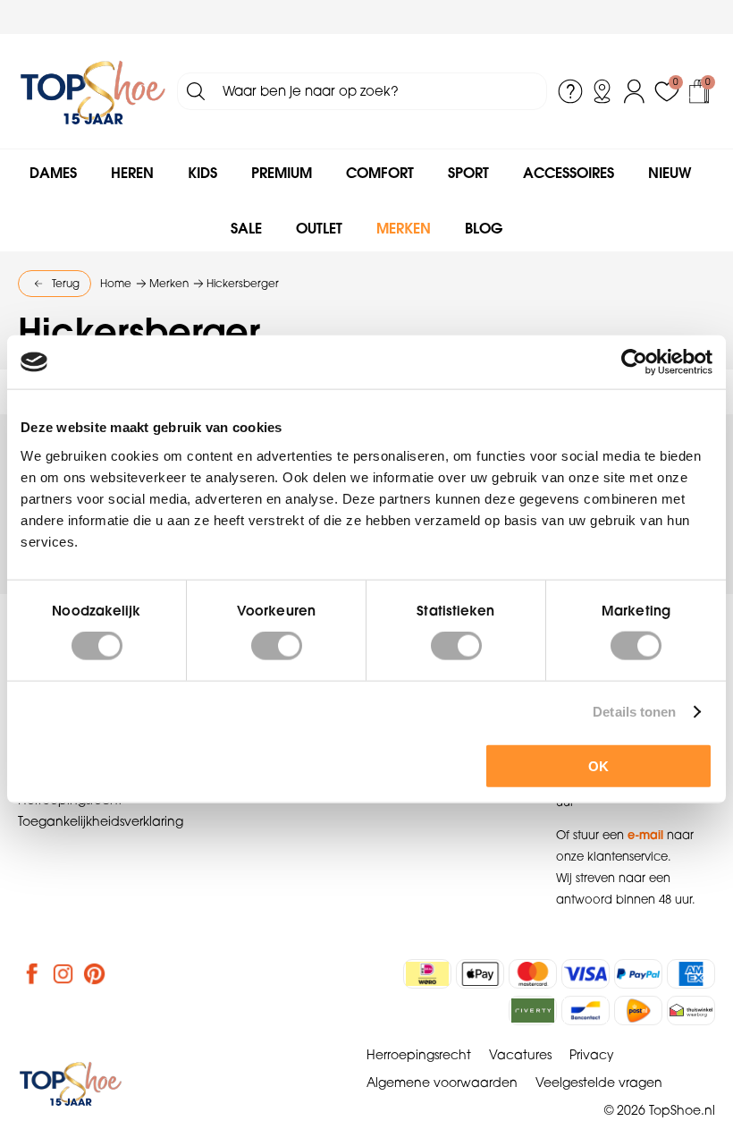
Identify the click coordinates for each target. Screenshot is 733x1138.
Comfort (380, 173)
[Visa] (585, 974)
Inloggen (635, 91)
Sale (246, 228)
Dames (53, 173)
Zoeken (196, 91)
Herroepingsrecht (418, 1055)
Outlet (319, 228)
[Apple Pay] (480, 974)
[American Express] (691, 974)
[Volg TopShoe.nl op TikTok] (126, 973)
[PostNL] (638, 1010)
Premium (281, 173)
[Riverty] (533, 1010)
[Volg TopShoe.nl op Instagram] (63, 973)
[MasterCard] (533, 974)
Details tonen (634, 711)
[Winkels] (602, 91)
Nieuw (669, 173)
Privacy (591, 1055)
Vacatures (520, 1055)
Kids (202, 173)
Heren (132, 173)
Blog (483, 228)
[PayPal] (638, 974)
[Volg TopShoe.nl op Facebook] (32, 973)
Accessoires (568, 173)
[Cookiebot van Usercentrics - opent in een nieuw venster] (634, 362)
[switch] (276, 646)
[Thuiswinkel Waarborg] (691, 1010)
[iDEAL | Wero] (427, 974)
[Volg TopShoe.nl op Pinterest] (94, 973)
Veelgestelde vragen (598, 1082)
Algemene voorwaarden (442, 1082)
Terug (66, 283)
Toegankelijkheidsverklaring (100, 821)
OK (598, 765)
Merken (403, 228)
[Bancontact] (585, 1010)
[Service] (570, 91)
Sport (468, 173)
